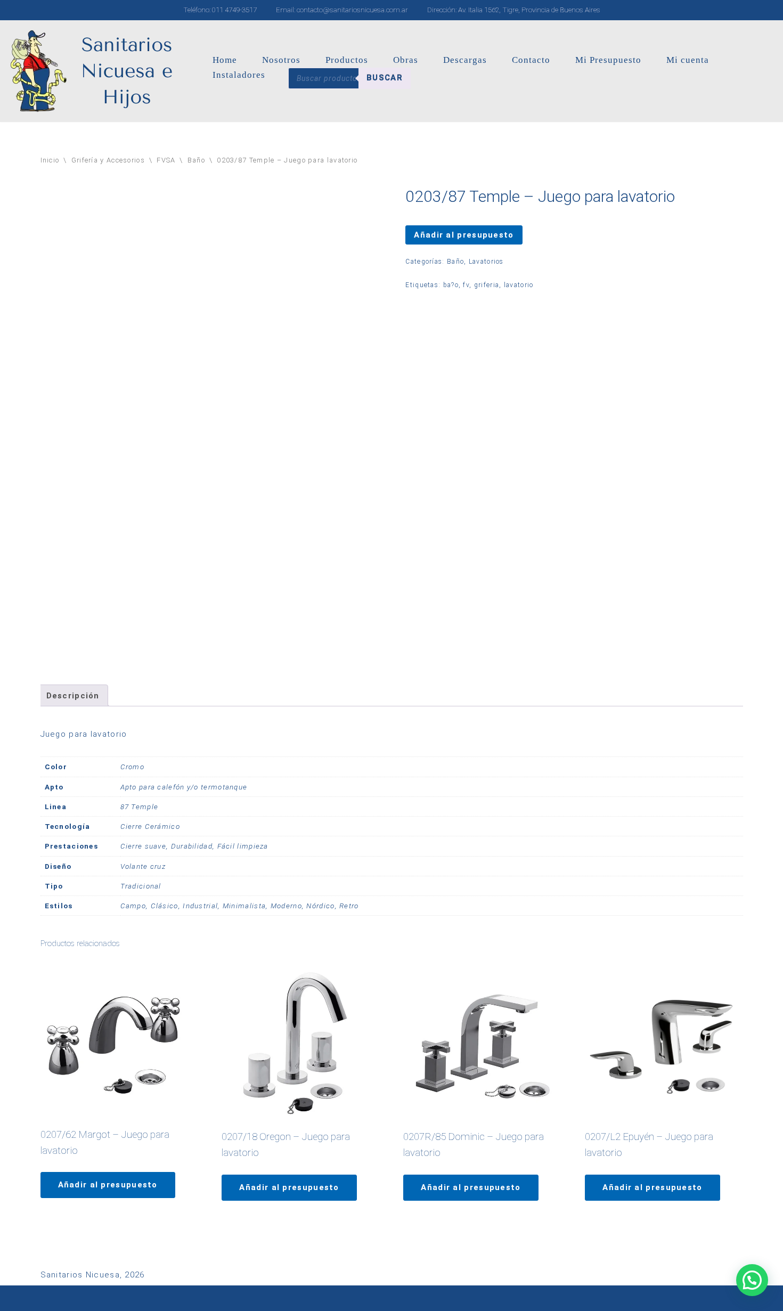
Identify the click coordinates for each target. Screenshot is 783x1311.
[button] (752, 1280)
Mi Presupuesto (608, 60)
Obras (405, 60)
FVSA (166, 160)
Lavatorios (486, 261)
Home (225, 60)
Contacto (531, 60)
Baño (196, 160)
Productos (346, 60)
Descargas (465, 60)
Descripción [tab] (73, 696)
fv (466, 285)
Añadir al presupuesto (463, 235)
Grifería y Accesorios (108, 160)
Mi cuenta (687, 60)
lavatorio (519, 285)
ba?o (451, 285)
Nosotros (281, 60)
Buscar (384, 78)
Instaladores (239, 75)
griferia (486, 285)
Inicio (50, 160)
